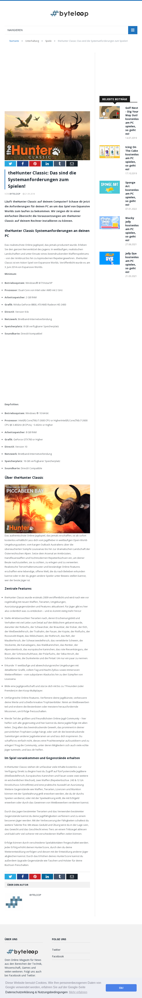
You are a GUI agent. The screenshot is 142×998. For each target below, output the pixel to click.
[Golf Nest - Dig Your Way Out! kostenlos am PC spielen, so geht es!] (110, 118)
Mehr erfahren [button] (78, 992)
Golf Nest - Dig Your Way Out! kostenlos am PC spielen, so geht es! (132, 120)
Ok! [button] (121, 987)
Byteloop (15, 193)
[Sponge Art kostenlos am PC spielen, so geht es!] (110, 192)
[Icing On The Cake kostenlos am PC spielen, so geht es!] (110, 157)
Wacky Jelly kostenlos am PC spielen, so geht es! (132, 229)
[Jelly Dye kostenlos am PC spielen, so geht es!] (110, 263)
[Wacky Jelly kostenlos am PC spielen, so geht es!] (110, 228)
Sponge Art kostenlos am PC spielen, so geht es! (132, 193)
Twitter (56, 949)
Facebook (58, 956)
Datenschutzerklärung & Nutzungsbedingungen (36, 992)
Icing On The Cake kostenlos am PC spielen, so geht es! (132, 158)
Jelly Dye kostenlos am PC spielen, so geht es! (132, 263)
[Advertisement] (47, 80)
